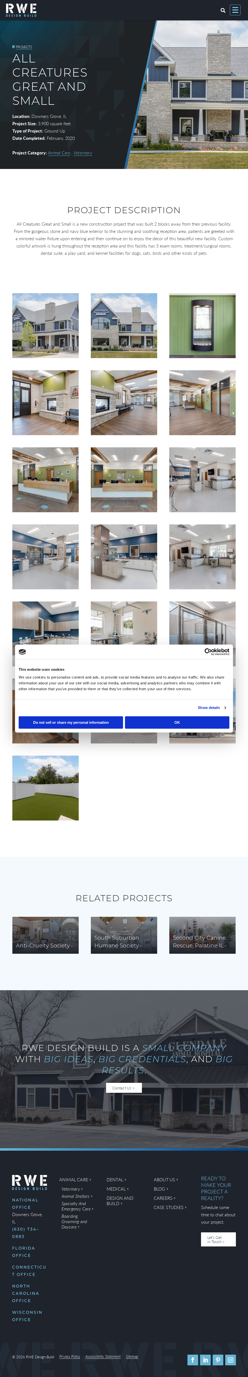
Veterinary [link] (83, 153)
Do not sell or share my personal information (71, 722)
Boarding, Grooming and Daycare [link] (74, 1221)
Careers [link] (163, 1198)
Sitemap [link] (132, 1357)
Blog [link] (159, 1189)
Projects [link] (24, 46)
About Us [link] (164, 1180)
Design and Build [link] (120, 1200)
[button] (192, 1360)
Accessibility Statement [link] (103, 1357)
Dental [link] (115, 1180)
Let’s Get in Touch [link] (214, 1239)
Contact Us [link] (122, 1088)
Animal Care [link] (59, 153)
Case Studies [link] (169, 1207)
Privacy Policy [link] (69, 1357)
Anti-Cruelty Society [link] (43, 946)
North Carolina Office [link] (25, 1294)
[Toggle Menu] (235, 10)
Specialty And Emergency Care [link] (76, 1206)
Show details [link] (209, 708)
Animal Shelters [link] (76, 1196)
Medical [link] (116, 1189)
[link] (208, 651)
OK (177, 722)
